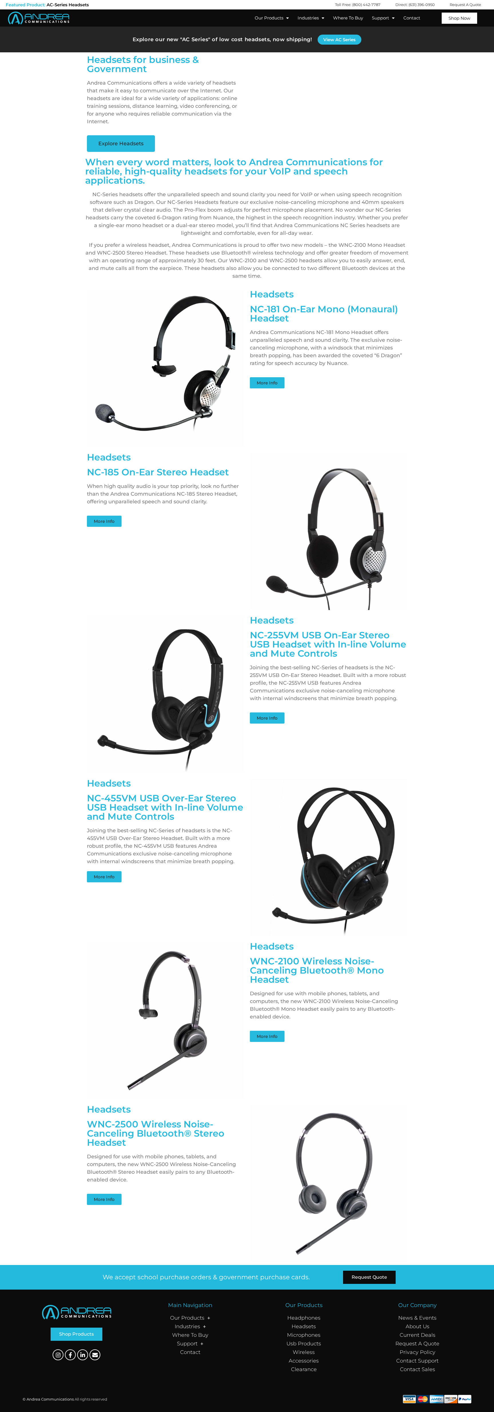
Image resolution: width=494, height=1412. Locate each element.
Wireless (304, 1352)
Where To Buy (348, 18)
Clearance (304, 1369)
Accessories (304, 1361)
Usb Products (303, 1343)
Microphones (303, 1335)
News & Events (417, 1318)
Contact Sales (417, 1369)
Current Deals (417, 1335)
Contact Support (417, 1361)
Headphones (303, 1318)
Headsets (304, 1326)
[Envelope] (94, 1354)
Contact (411, 18)
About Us (417, 1326)
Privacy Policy (417, 1352)
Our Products (269, 18)
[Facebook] (70, 1354)
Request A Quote (417, 1343)
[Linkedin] (82, 1354)
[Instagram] (58, 1354)
